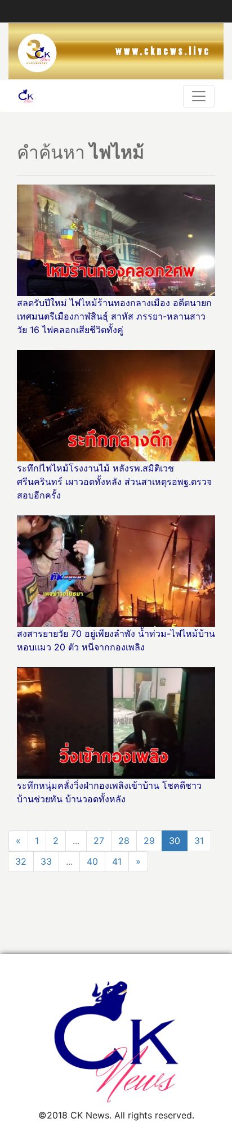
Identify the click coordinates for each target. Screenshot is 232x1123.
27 (98, 840)
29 (149, 840)
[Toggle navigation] (199, 96)
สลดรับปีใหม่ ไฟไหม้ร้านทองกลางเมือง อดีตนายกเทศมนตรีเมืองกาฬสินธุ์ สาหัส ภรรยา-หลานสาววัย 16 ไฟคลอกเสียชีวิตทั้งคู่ (114, 316)
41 (117, 861)
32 (20, 861)
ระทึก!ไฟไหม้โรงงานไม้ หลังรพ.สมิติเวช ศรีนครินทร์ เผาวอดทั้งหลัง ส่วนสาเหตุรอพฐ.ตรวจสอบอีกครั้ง (114, 481)
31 (199, 840)
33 (46, 861)
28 (124, 840)
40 (92, 861)
